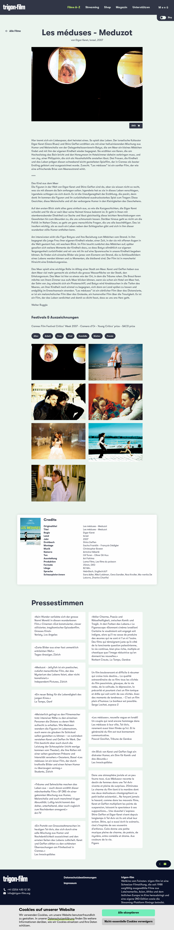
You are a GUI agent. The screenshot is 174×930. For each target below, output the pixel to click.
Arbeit (48, 336)
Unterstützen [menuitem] (141, 7)
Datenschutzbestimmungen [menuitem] (80, 877)
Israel (93, 40)
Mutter (97, 336)
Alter (36, 336)
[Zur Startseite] (23, 7)
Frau (59, 336)
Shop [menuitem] (107, 7)
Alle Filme (15, 31)
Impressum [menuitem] (70, 883)
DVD (134, 126)
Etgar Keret (82, 40)
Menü (164, 8)
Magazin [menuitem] (121, 7)
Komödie (83, 336)
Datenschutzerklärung (61, 918)
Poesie (110, 336)
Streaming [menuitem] (92, 7)
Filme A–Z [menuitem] (73, 7)
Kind (70, 336)
